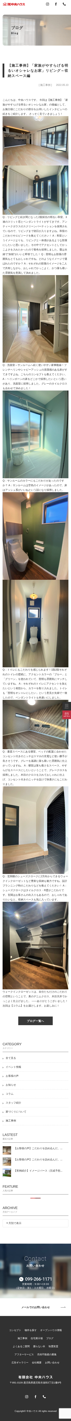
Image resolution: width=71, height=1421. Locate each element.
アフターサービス (24, 1354)
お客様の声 (12, 1076)
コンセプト (15, 1330)
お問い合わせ (52, 1362)
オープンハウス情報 (51, 1330)
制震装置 (53, 1346)
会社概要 (37, 1362)
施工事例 (11, 1120)
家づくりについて (16, 1111)
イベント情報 (13, 1067)
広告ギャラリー (20, 1362)
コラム (9, 1093)
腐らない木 (39, 1346)
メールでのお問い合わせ (35, 1307)
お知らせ (11, 1084)
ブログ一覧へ (35, 1020)
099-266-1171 (38, 1279)
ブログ (49, 1338)
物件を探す (31, 1330)
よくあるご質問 (21, 1346)
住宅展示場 (37, 1338)
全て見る (11, 1058)
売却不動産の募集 (47, 1354)
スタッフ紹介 (13, 1102)
